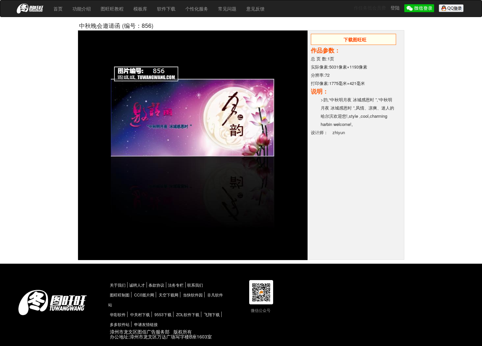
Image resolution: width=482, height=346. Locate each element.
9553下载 (162, 314)
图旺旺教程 (112, 8)
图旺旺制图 (120, 294)
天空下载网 (168, 294)
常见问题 (227, 8)
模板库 (140, 8)
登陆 (396, 7)
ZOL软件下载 (187, 314)
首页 (58, 8)
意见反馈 (255, 8)
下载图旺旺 (355, 39)
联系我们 (195, 285)
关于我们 (118, 285)
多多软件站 (120, 324)
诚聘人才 (137, 285)
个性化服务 (196, 8)
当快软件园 (193, 294)
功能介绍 (81, 8)
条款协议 (156, 285)
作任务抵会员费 (370, 7)
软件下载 (166, 8)
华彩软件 (118, 314)
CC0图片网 (144, 294)
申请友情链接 (146, 324)
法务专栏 (176, 285)
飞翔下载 (212, 314)
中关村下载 (140, 314)
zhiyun (338, 132)
